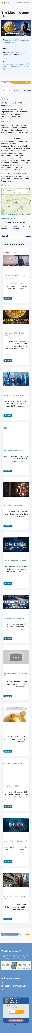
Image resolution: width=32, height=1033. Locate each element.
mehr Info (25, 289)
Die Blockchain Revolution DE (15, 395)
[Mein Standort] (19, 192)
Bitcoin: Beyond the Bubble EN (15, 841)
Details (7, 99)
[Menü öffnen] (2, 982)
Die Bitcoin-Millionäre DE (13, 506)
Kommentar (9, 218)
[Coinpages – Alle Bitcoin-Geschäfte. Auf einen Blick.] (5, 3)
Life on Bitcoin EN (10, 786)
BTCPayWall (19, 1024)
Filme (7, 49)
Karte (6, 185)
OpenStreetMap (20, 214)
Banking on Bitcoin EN (12, 731)
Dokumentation (16, 52)
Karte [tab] (18, 91)
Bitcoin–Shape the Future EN (15, 561)
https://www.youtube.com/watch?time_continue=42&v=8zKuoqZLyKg (16, 66)
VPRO (20, 55)
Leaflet (9, 214)
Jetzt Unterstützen (16, 1020)
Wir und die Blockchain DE (14, 618)
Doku (7, 52)
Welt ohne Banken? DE (12, 450)
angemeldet (13, 226)
